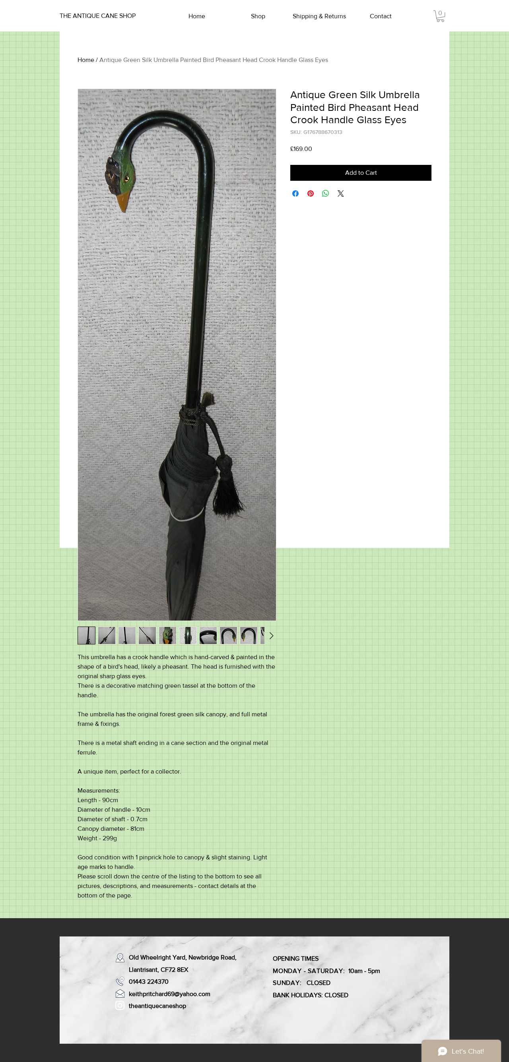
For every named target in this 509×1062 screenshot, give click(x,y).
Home (86, 59)
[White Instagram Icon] (120, 1005)
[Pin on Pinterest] (310, 193)
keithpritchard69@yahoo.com (169, 993)
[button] (440, 16)
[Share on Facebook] (295, 193)
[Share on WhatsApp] (325, 193)
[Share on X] (341, 193)
